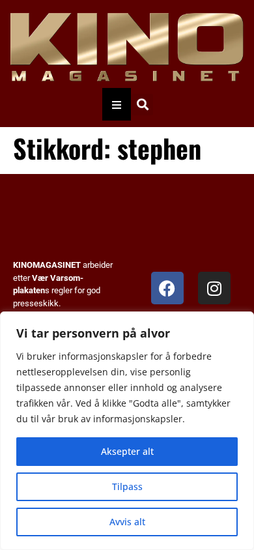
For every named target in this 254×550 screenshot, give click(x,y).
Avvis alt (127, 521)
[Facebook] (167, 288)
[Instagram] (214, 288)
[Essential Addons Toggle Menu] (116, 104)
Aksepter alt (127, 451)
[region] (127, 430)
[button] (142, 104)
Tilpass (127, 486)
